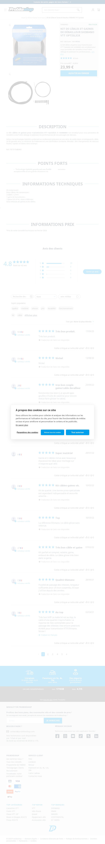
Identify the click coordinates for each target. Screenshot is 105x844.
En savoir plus (22, 425)
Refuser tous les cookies (52, 432)
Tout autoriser (77, 432)
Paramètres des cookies (27, 432)
